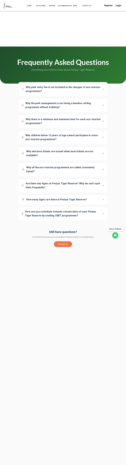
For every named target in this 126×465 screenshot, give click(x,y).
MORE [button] (75, 6)
